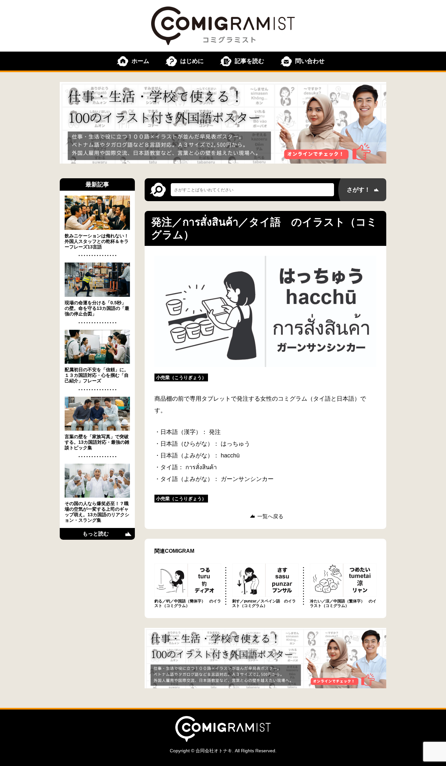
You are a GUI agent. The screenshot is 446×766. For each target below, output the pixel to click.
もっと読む (96, 533)
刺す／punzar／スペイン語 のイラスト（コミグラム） (264, 603)
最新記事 (97, 184)
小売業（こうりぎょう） (181, 377)
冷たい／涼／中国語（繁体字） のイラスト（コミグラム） (343, 603)
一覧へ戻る (270, 516)
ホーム (140, 61)
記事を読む (249, 61)
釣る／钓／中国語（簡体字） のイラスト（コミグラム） (187, 603)
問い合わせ (310, 61)
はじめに (192, 61)
